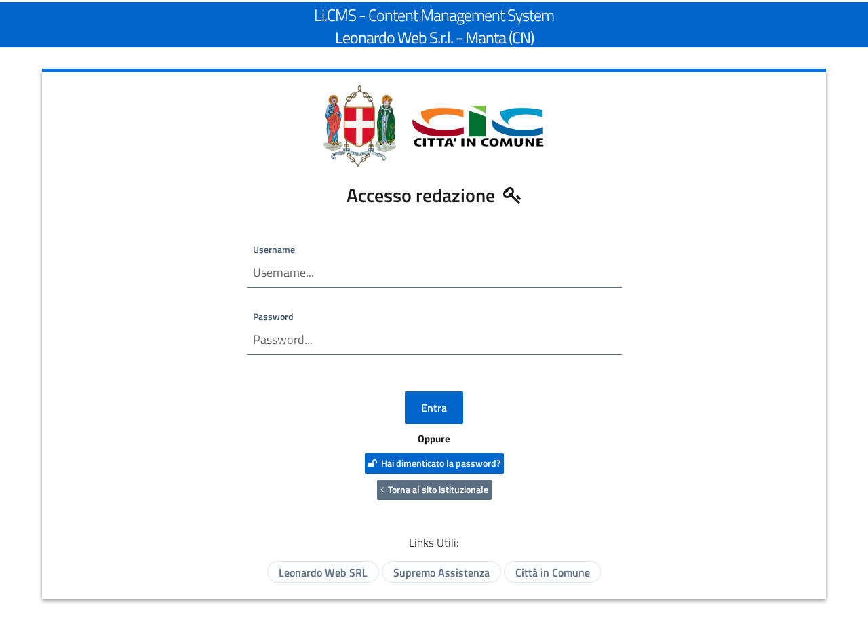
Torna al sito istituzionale (436, 489)
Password (273, 316)
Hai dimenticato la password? (438, 463)
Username (274, 249)
